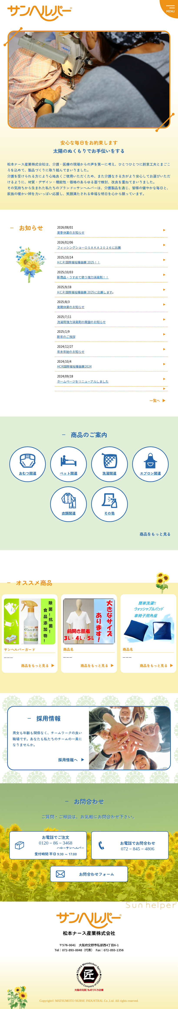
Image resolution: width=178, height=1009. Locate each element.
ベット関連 (68, 473)
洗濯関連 (109, 473)
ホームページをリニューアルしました (83, 381)
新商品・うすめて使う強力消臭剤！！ (83, 277)
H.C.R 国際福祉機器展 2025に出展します (84, 292)
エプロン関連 (150, 473)
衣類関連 (69, 513)
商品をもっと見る (35, 665)
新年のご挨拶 (66, 336)
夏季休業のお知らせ (70, 232)
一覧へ (155, 400)
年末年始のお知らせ (70, 351)
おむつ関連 (27, 473)
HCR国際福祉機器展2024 (74, 366)
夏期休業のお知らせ (70, 307)
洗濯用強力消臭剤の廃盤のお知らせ (81, 322)
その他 (109, 513)
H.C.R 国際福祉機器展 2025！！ (78, 262)
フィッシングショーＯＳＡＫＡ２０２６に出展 (89, 247)
